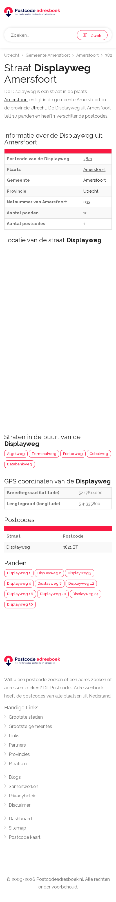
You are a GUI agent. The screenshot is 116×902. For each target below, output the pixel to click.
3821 (109, 55)
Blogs (15, 777)
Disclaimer (19, 805)
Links (14, 735)
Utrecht (11, 55)
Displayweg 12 (81, 583)
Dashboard (20, 818)
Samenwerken (23, 786)
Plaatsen (18, 763)
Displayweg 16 (20, 594)
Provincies (19, 754)
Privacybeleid (23, 795)
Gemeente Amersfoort (48, 55)
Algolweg (16, 454)
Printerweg (73, 454)
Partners (17, 745)
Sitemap (17, 828)
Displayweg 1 (19, 573)
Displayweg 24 (86, 594)
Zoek (94, 35)
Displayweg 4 (19, 583)
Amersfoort (87, 55)
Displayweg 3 (80, 573)
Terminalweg (44, 454)
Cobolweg (99, 454)
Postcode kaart (25, 837)
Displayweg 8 (50, 583)
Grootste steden (26, 717)
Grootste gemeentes (30, 726)
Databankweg (19, 464)
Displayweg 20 (53, 594)
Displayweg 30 (20, 604)
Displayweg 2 (49, 573)
